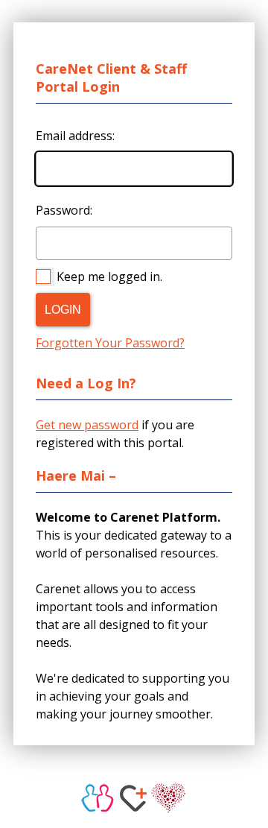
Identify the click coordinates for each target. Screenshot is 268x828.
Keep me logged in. (109, 276)
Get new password (87, 425)
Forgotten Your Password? (110, 343)
